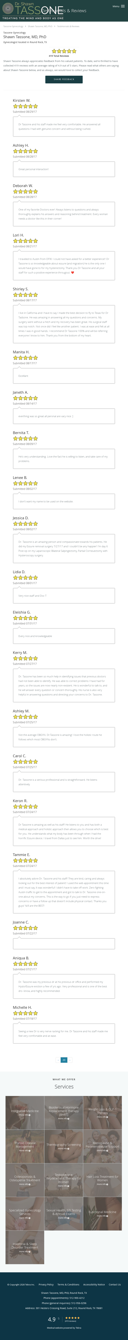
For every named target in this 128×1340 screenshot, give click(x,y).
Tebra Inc (29, 1284)
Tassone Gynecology (13, 26)
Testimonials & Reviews (68, 26)
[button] (123, 6)
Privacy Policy (46, 1284)
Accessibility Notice (94, 1284)
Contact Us (115, 1284)
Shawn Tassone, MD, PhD (40, 26)
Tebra (78, 1327)
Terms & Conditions (68, 1284)
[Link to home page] (45, 10)
